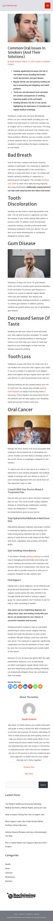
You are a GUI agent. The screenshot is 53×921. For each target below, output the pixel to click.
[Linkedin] (25, 686)
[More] (40, 686)
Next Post (29, 774)
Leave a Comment (43, 61)
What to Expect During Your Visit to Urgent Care (24, 814)
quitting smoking (33, 556)
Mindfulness (10, 877)
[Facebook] (10, 686)
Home (7, 868)
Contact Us (29, 914)
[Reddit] (20, 686)
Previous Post (29, 767)
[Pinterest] (30, 686)
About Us (22, 914)
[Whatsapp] (35, 686)
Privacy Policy (36, 917)
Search (43, 785)
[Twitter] (15, 686)
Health (11, 64)
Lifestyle (8, 872)
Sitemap (36, 914)
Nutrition (8, 881)
